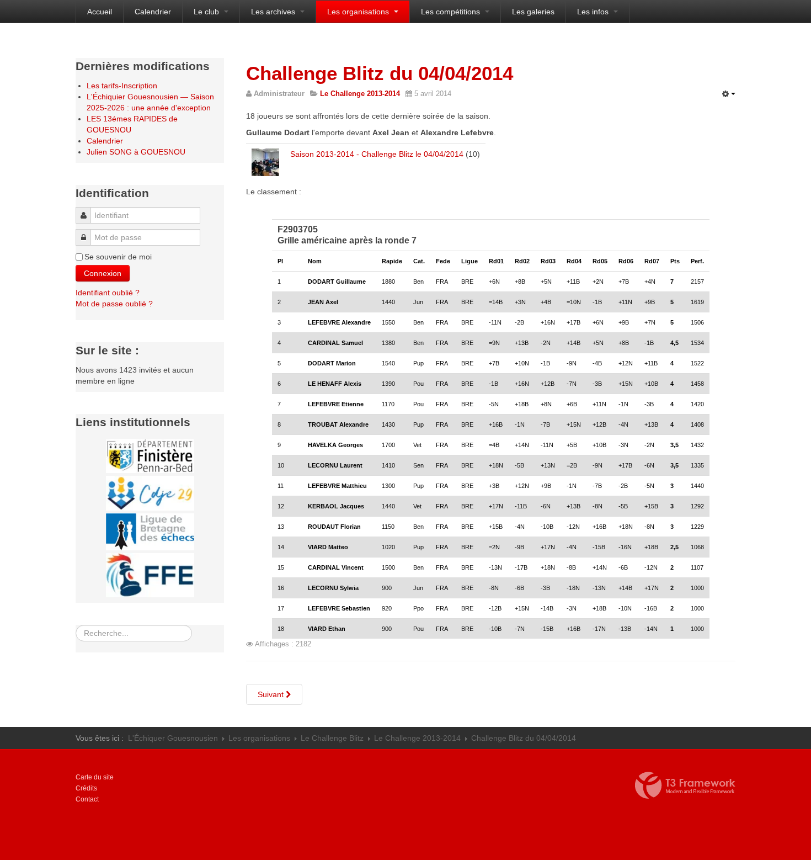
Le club (207, 11)
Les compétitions (451, 11)
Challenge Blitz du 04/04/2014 (379, 73)
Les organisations (359, 11)
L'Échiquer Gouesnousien (173, 738)
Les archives (274, 11)
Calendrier (153, 11)
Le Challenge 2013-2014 (417, 738)
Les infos (594, 11)
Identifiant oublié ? (108, 292)
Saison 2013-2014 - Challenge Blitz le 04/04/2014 (376, 154)
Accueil (99, 11)
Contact (87, 799)
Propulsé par (685, 785)
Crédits (86, 788)
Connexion (102, 273)
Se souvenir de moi (118, 256)
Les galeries (533, 11)
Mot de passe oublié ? (114, 303)
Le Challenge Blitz (332, 738)
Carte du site (95, 777)
